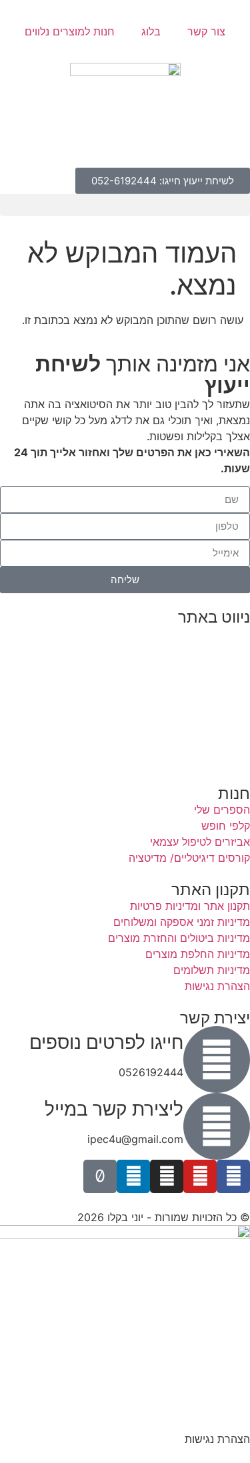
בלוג (151, 31)
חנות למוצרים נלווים (70, 31)
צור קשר (206, 31)
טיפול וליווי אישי (215, 681)
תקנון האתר (223, 761)
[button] (125, 205)
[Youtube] (200, 1176)
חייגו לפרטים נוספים (106, 1042)
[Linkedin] (133, 1176)
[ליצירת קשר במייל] (216, 1126)
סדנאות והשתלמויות (205, 665)
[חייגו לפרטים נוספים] (216, 1059)
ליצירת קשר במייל (114, 1109)
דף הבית (230, 633)
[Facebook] (233, 1176)
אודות (237, 713)
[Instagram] (166, 1176)
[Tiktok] (100, 1176)
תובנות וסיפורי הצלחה (200, 697)
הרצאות (232, 649)
